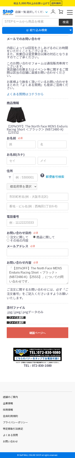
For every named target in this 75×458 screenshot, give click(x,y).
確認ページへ (37, 332)
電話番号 (13, 216)
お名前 (11, 138)
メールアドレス (17, 246)
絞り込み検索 (38, 30)
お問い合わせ (10, 441)
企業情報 (8, 403)
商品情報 (13, 102)
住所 (10, 170)
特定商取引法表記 (13, 428)
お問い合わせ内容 (19, 262)
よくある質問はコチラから (25, 94)
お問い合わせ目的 (19, 232)
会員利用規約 (10, 416)
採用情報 (8, 409)
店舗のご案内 (10, 397)
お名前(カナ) (16, 154)
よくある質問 (10, 435)
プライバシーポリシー (15, 422)
